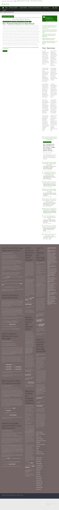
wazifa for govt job (19, 41)
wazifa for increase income (29, 43)
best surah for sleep (34, 27)
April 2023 (38, 474)
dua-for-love (38, 437)
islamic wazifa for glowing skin (7, 33)
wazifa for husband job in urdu (9, 43)
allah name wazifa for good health (32, 25)
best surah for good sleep (17, 27)
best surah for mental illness (25, 27)
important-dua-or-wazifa (7, 21)
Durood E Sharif (12, 464)
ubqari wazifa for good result (28, 34)
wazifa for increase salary (51, 297)
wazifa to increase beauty (22, 44)
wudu (8, 276)
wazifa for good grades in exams (51, 276)
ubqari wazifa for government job (12, 35)
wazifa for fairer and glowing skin (18, 37)
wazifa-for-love (39, 451)
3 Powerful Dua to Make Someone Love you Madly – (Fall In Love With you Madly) (49, 42)
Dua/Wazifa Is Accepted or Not (35, 7)
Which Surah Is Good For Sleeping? (32, 44)
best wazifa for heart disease (12, 30)
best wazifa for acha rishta (51, 254)
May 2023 (38, 472)
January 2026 (38, 459)
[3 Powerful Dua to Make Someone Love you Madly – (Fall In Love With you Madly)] (49, 189)
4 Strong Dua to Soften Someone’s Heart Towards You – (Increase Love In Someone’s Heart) (49, 204)
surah (30, 21)
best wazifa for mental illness (28, 30)
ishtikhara (14, 21)
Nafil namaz (8, 364)
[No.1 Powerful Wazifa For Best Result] (21, 19)
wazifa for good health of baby (26, 38)
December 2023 (39, 465)
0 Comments (23, 25)
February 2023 (39, 478)
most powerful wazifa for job (27, 33)
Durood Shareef (23, 7)
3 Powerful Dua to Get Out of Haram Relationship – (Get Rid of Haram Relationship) (49, 35)
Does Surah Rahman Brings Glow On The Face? (22, 31)
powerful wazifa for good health (51, 267)
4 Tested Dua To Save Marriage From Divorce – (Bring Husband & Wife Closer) (49, 221)
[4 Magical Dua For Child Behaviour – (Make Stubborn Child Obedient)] (49, 208)
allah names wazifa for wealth (7, 27)
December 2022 (39, 481)
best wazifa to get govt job (10, 31)
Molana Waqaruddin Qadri (15, 25)
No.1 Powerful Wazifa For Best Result (18, 23)
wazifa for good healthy (35, 38)
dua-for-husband (39, 432)
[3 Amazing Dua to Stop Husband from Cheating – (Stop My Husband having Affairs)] (49, 162)
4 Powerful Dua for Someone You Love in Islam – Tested (49, 237)
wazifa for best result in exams (23, 35)
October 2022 (38, 485)
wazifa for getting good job (28, 37)
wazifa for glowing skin (9, 38)
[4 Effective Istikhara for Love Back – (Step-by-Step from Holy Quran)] (49, 182)
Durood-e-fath (28, 374)
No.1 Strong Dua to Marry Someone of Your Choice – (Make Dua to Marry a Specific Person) (49, 27)
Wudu (32, 462)
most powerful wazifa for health (18, 33)
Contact (4, 10)
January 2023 (38, 480)
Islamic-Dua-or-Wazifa (20, 21)
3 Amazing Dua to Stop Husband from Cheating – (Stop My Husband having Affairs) (49, 31)
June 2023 (38, 470)
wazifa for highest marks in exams (51, 291)
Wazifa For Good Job (6, 40)
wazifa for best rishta (31, 35)
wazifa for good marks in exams (51, 282)
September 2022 (39, 487)
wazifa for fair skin (10, 37)
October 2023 (38, 469)
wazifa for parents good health (13, 44)
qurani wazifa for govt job (11, 34)
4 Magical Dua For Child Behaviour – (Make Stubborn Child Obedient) (49, 212)
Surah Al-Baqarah (13, 415)
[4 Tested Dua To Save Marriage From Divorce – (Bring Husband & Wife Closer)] (49, 216)
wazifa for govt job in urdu (27, 41)
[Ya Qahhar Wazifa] (3, 8)
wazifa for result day (50, 299)
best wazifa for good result (30, 28)
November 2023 (39, 467)
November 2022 (39, 483)
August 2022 (38, 489)
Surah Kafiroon (18, 366)
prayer (27, 21)
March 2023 (38, 476)
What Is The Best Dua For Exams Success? (51, 302)
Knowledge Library (13, 7)
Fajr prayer (8, 410)
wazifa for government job (12, 41)
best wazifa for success (50, 260)
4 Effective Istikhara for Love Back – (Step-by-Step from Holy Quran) (29, 1)
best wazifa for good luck (22, 28)
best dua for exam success (51, 250)
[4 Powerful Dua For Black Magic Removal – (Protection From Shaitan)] (49, 225)
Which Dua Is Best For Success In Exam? (51, 304)
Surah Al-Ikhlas (18, 369)
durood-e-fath (31, 382)
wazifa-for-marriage (40, 453)
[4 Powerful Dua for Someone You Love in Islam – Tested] (49, 234)
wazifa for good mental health (14, 40)
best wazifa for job (20, 30)
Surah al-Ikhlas (42, 324)
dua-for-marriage (39, 438)
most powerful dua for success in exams (52, 262)
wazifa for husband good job (51, 292)
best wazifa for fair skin (13, 28)
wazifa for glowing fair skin (51, 273)
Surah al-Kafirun (39, 319)
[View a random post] (56, 8)
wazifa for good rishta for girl (31, 40)
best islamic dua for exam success (51, 252)
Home (6, 7)
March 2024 (38, 461)
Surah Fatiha (46, 7)
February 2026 (39, 457)
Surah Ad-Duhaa (28, 304)
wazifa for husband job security (19, 43)
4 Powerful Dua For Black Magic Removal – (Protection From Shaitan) (49, 229)
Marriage (38, 446)
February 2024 (39, 463)
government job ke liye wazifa (34, 31)
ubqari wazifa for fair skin (19, 34)
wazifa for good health (17, 38)
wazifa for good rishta (23, 40)
